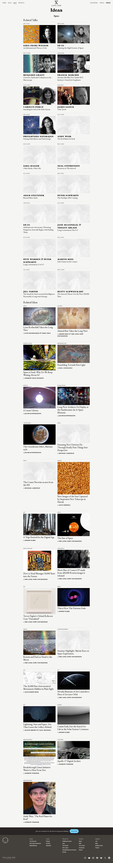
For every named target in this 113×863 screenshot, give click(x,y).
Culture (59, 306)
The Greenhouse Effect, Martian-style (38, 448)
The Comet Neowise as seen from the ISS (38, 483)
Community (81, 847)
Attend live (48, 845)
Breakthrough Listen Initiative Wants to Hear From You (37, 769)
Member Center (99, 845)
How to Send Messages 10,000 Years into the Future (39, 575)
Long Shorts (60, 548)
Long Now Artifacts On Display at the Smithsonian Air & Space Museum (72, 409)
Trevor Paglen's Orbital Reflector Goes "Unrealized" (38, 617)
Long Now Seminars (62, 629)
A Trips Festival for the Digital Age (38, 537)
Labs (63, 843)
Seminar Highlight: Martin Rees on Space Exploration (73, 652)
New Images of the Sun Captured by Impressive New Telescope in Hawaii (72, 499)
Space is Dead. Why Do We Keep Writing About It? (38, 373)
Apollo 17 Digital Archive (69, 761)
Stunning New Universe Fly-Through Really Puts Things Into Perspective (72, 447)
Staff (80, 843)
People (102, 2)
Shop (96, 843)
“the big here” (27, 423)
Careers (81, 850)
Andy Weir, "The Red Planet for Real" (37, 818)
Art (24, 512)
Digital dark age (27, 548)
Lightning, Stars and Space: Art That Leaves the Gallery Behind (37, 726)
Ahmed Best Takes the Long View (72, 330)
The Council (82, 845)
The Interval (94, 2)
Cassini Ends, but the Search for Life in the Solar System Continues (73, 728)
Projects (21, 2)
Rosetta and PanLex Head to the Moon (37, 658)
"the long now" (33, 841)
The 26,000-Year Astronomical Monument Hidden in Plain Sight (38, 687)
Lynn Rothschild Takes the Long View (38, 329)
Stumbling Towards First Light (71, 364)
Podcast (48, 841)
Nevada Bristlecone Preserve (69, 850)
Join (96, 841)
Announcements (27, 739)
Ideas (15, 2)
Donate (108, 2)
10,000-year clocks (66, 841)
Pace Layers (65, 847)
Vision (4, 2)
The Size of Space (65, 538)
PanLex (25, 629)
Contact (97, 847)
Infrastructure (61, 343)
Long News (60, 739)
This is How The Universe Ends (71, 608)
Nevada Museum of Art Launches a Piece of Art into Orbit (73, 693)
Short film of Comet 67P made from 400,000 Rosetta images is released (71, 573)
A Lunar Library (30, 410)
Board (80, 841)
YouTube (48, 843)
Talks (9, 2)
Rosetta (25, 385)
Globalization (61, 385)
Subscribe (74, 831)
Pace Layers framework (35, 843)
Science (59, 460)
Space (25, 306)
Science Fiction (27, 343)
